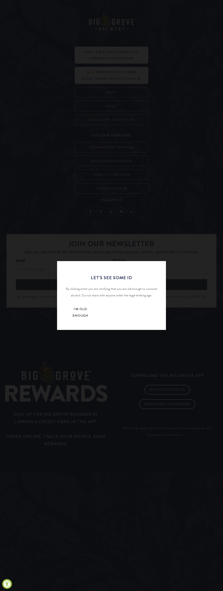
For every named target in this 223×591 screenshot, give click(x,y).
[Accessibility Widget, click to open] (7, 584)
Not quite (115, 313)
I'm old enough (80, 312)
